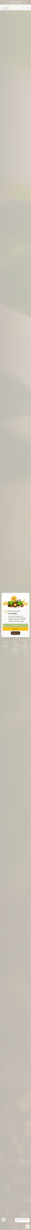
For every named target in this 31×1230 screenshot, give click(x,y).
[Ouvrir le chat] (27, 1226)
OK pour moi (15, 629)
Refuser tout (15, 633)
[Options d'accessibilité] (3, 1220)
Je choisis (15, 625)
